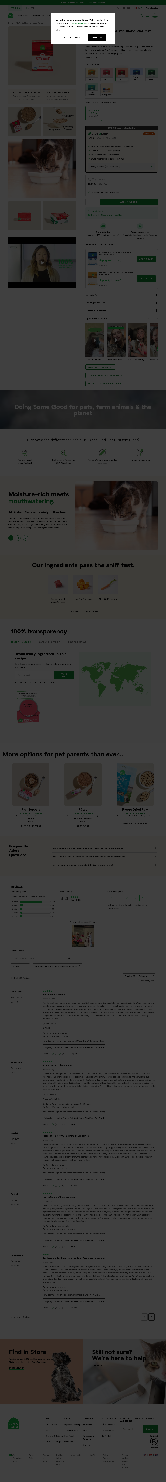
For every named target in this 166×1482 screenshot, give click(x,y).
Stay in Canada (72, 37)
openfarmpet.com (78, 23)
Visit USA (97, 37)
